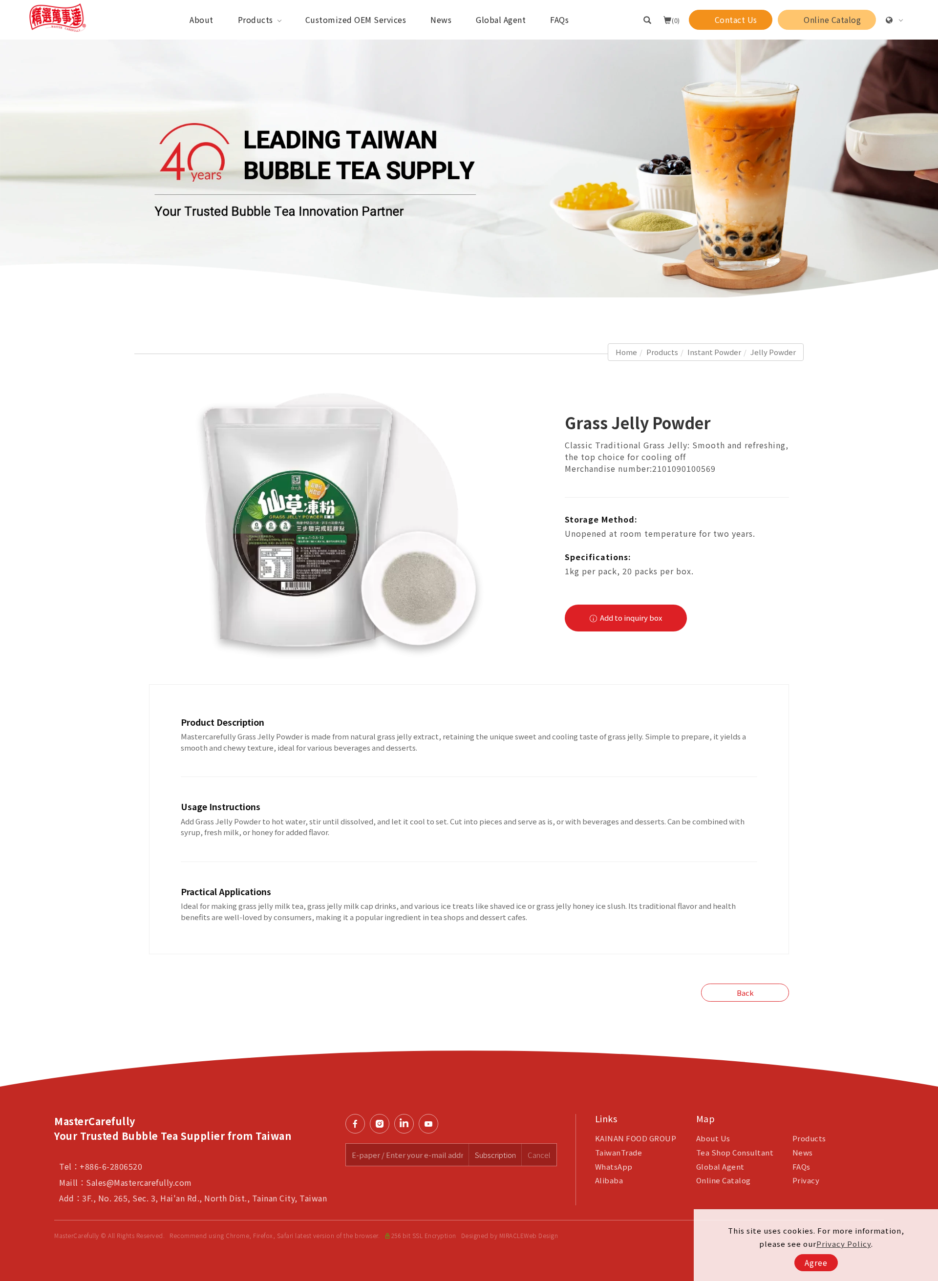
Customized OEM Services (355, 19)
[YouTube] (431, 1124)
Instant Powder (714, 352)
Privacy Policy (843, 1244)
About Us (713, 1138)
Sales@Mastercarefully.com (139, 1182)
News (440, 19)
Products (255, 19)
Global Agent (501, 19)
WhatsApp (614, 1166)
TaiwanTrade (618, 1152)
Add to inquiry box (630, 617)
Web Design (541, 1235)
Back (745, 992)
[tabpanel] (469, 168)
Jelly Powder (773, 352)
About (201, 19)
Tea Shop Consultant (735, 1152)
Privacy (806, 1180)
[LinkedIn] (406, 1124)
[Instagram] (382, 1124)
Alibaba (609, 1180)
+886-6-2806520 (111, 1166)
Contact (924, 872)
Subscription (495, 1155)
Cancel (539, 1155)
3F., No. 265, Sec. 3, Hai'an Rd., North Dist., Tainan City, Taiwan (204, 1198)
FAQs (559, 19)
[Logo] (57, 16)
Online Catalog (723, 1180)
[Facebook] (357, 1124)
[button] (647, 19)
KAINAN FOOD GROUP (636, 1138)
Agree (816, 1262)
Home (626, 352)
